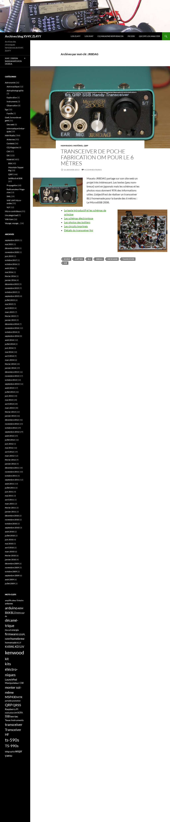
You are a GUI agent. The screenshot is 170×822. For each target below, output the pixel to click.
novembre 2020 (12, 252)
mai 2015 (9, 304)
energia (15, 630)
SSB (7, 716)
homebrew (17, 638)
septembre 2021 (12, 240)
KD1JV (19, 646)
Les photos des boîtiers (77, 222)
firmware (11, 634)
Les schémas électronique (78, 218)
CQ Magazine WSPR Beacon (110, 36)
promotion (16, 701)
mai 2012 (9, 448)
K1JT (19, 642)
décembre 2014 (12, 324)
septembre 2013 (12, 384)
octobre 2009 (11, 571)
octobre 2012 (11, 428)
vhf (65, 263)
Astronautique (13, 86)
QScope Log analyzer (149, 36)
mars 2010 (9, 551)
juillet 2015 (10, 300)
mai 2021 (9, 244)
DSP (23, 613)
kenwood (14, 652)
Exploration (12, 97)
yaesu (8, 755)
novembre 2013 (12, 376)
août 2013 (9, 388)
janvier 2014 (10, 368)
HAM (7, 639)
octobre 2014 (11, 332)
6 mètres (79, 259)
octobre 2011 (11, 475)
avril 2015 (9, 308)
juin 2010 (9, 539)
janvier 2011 (10, 511)
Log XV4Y (89, 36)
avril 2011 (9, 499)
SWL (9, 196)
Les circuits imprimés (76, 226)
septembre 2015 (12, 296)
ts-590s (12, 739)
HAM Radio (67, 145)
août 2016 (9, 268)
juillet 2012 (10, 440)
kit (7, 659)
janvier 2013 (10, 416)
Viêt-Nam (9, 219)
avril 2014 (9, 356)
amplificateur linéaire (14, 600)
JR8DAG (99, 259)
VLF (8, 207)
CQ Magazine (12, 147)
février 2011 (10, 507)
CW (8, 151)
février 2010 (10, 555)
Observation (12, 105)
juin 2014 (9, 348)
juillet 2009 (10, 583)
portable (8, 701)
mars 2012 (9, 455)
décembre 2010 (12, 515)
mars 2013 (9, 408)
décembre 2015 (12, 284)
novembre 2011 (12, 471)
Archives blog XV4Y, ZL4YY (23, 36)
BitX (10, 163)
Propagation (12, 185)
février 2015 (10, 316)
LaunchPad (11, 679)
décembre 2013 (12, 372)
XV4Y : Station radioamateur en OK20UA (13, 61)
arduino (11, 608)
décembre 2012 (12, 420)
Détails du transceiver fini (78, 230)
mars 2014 (9, 360)
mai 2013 (9, 400)
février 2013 (10, 412)
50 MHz (67, 259)
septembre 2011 (12, 479)
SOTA (20, 712)
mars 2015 (9, 312)
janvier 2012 (10, 463)
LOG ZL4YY (75, 36)
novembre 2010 (12, 519)
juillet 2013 (10, 392)
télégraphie (10, 751)
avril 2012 (9, 451)
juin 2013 (9, 396)
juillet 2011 (10, 487)
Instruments (12, 101)
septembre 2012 (12, 432)
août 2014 (9, 340)
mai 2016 (9, 272)
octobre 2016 (11, 264)
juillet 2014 (10, 344)
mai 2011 (9, 495)
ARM (20, 608)
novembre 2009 (12, 567)
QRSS (17, 705)
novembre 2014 (12, 328)
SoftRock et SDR (15, 178)
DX (8, 155)
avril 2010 (9, 547)
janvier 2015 (10, 320)
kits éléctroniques (11, 669)
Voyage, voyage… (12, 223)
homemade (10, 642)
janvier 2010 (10, 559)
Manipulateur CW (14, 682)
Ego (6, 109)
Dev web (10, 124)
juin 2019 (9, 256)
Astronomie (10, 82)
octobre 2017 (11, 260)
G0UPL (21, 634)
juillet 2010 (10, 535)
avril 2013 (9, 404)
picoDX (131, 36)
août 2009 (9, 579)
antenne (9, 603)
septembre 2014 (12, 336)
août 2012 (9, 436)
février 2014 (10, 364)
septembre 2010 (12, 527)
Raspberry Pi (11, 709)
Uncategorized (11, 215)
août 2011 (9, 483)
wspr (18, 751)
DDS (18, 613)
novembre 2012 (12, 424)
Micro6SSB (112, 259)
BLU (89, 259)
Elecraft (8, 630)
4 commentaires (93, 169)
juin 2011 (9, 491)
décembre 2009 (12, 563)
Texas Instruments (14, 720)
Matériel (78, 145)
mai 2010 (9, 543)
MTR (19, 697)
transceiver (128, 259)
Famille (10, 113)
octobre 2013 (11, 380)
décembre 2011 (12, 467)
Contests (10, 143)
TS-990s (12, 746)
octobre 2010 (11, 523)
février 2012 (10, 459)
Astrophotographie (15, 90)
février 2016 (10, 276)
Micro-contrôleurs (13, 211)
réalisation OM (11, 713)
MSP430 (10, 697)
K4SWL (9, 646)
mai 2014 (9, 352)
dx (6, 616)
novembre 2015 (12, 288)
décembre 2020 (12, 248)
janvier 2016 (10, 280)
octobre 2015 (11, 292)
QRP (86, 145)
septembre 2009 (12, 575)
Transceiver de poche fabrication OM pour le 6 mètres (97, 157)
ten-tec (14, 716)
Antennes (11, 139)
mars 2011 (9, 503)
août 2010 (9, 531)
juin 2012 (9, 444)
